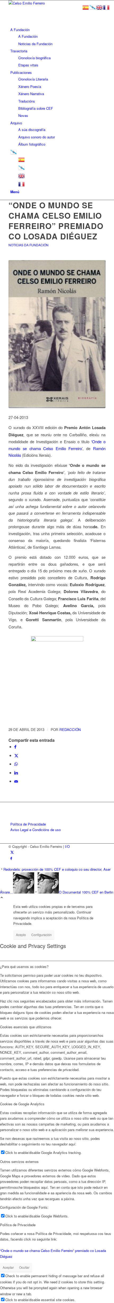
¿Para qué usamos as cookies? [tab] (24, 966)
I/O (67, 846)
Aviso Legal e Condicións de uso (35, 829)
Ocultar (24, 1267)
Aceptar (8, 1267)
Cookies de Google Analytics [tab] (22, 1103)
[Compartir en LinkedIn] (16, 772)
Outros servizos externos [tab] (19, 1161)
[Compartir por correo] (16, 781)
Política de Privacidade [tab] (18, 1224)
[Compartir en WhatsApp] (16, 764)
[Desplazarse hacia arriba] (1, 897)
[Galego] (13, 151)
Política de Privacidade (28, 824)
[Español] (21, 159)
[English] (21, 175)
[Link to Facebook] (11, 858)
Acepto (21, 934)
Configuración (41, 934)
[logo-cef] (48, 3)
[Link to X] (12, 851)
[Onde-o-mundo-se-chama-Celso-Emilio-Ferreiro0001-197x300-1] (57, 334)
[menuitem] (58, 36)
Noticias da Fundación (28, 245)
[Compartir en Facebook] (15, 746)
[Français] (21, 183)
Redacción (70, 729)
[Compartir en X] (16, 755)
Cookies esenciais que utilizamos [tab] (25, 1026)
